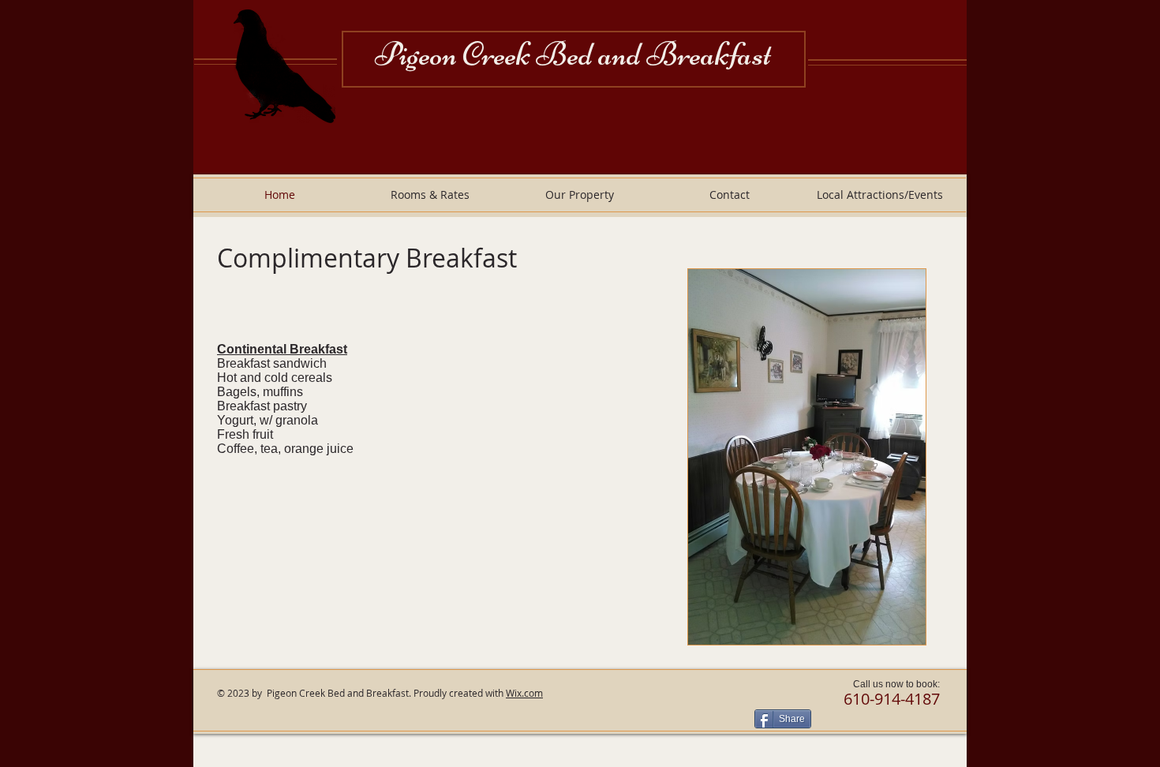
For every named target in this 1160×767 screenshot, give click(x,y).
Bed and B (607, 54)
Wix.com (524, 693)
